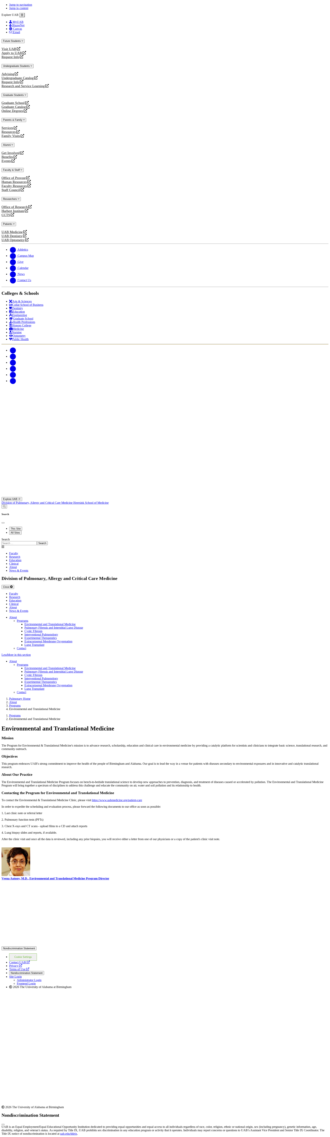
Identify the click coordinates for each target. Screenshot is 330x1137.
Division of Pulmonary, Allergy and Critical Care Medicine (37, 502)
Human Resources (14, 182)
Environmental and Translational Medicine (50, 624)
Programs (22, 620)
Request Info (10, 57)
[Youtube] (13, 368)
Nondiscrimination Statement (19, 948)
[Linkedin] (13, 380)
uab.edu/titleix (68, 1133)
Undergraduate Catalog (18, 78)
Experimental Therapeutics (40, 638)
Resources (9, 132)
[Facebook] (13, 350)
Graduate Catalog (14, 107)
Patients (8, 224)
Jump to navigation (20, 4)
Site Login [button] (15, 976)
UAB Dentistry (12, 236)
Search (6, 539)
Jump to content (18, 8)
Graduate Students (14, 95)
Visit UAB (9, 49)
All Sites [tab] (15, 532)
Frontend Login (26, 983)
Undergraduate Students (17, 66)
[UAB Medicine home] (165, 495)
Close (6, 587)
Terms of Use (19, 969)
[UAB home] (165, 418)
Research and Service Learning (23, 86)
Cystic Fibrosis (33, 631)
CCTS (7, 215)
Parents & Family (13, 119)
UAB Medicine (12, 232)
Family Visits (11, 136)
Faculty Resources (14, 186)
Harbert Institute (13, 211)
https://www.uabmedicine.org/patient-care (117, 800)
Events (7, 161)
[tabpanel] (165, 541)
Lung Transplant (34, 644)
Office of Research (15, 207)
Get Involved (11, 153)
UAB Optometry (13, 240)
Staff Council (11, 190)
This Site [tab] (16, 528)
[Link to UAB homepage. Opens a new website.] (165, 944)
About (13, 617)
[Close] (22, 15)
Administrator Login (29, 980)
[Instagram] (13, 362)
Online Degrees (12, 111)
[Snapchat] (13, 374)
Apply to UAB (12, 53)
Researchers (10, 199)
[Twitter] (13, 356)
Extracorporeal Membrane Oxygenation (48, 641)
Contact (21, 648)
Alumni (7, 144)
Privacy (15, 965)
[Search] (4, 507)
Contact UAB (19, 962)
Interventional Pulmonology (41, 634)
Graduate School (13, 103)
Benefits (7, 157)
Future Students (12, 41)
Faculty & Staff (12, 169)
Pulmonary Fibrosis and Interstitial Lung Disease (53, 627)
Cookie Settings (23, 957)
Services (7, 128)
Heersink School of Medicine (91, 502)
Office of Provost (14, 178)
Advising (8, 74)
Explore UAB (10, 499)
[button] (165, 655)
